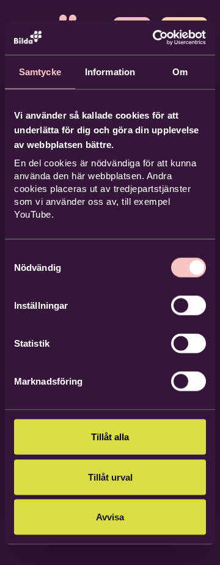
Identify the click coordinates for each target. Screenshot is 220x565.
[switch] (188, 306)
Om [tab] (180, 71)
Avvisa (110, 517)
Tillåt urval (110, 476)
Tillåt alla (110, 437)
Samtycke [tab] (40, 71)
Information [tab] (110, 71)
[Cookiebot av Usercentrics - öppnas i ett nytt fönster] (155, 38)
